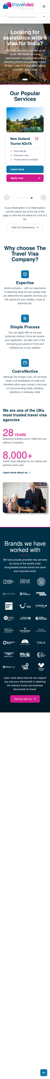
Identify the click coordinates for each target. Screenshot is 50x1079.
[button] (44, 6)
